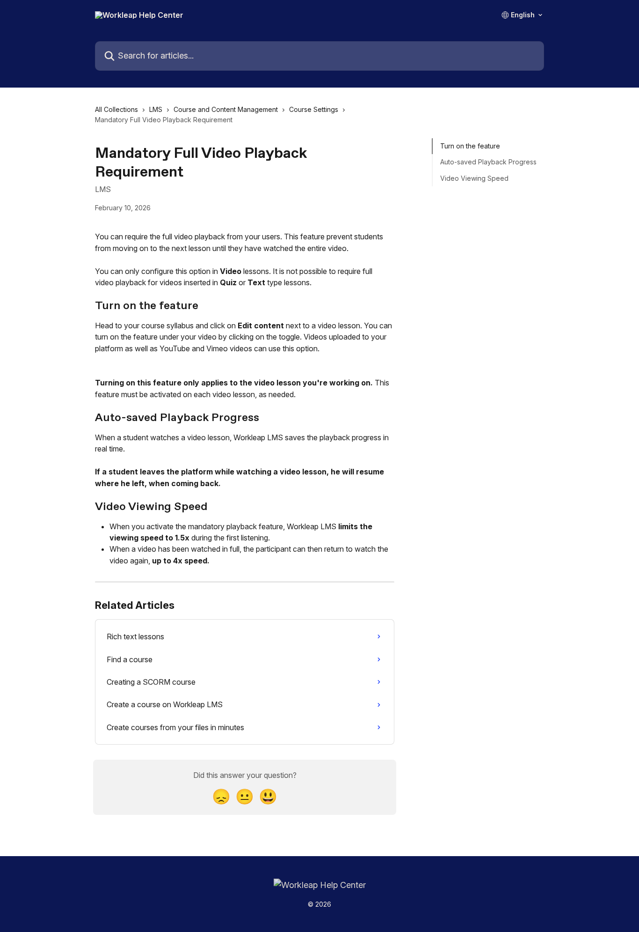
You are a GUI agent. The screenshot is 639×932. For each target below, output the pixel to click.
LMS (155, 109)
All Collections (116, 109)
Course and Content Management (226, 109)
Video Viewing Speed (474, 178)
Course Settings (313, 109)
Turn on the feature (470, 146)
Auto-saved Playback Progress (488, 162)
